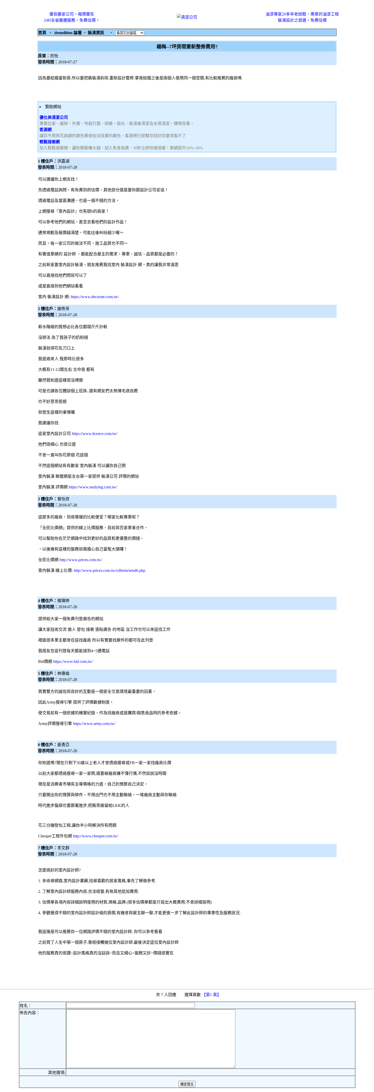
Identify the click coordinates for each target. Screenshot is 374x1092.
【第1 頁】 (212, 995)
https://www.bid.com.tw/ (73, 661)
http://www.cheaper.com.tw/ (95, 836)
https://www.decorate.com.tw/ (95, 297)
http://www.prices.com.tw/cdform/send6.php (109, 570)
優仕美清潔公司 (53, 117)
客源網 (45, 129)
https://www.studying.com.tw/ (93, 487)
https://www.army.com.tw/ (94, 723)
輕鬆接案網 (49, 142)
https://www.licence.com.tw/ (95, 433)
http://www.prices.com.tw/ (81, 560)
